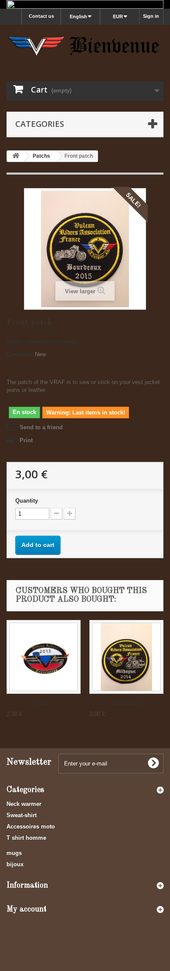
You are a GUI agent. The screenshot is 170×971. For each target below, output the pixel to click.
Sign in (151, 16)
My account (27, 909)
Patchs (41, 156)
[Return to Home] (15, 156)
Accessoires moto (31, 826)
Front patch (126, 702)
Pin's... (43, 702)
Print (26, 440)
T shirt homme (26, 838)
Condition (20, 354)
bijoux (15, 864)
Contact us (41, 16)
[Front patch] (126, 657)
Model (15, 341)
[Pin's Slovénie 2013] (44, 657)
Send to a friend (41, 427)
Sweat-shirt (22, 815)
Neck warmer (24, 804)
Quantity (26, 500)
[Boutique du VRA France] (85, 45)
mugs (14, 853)
